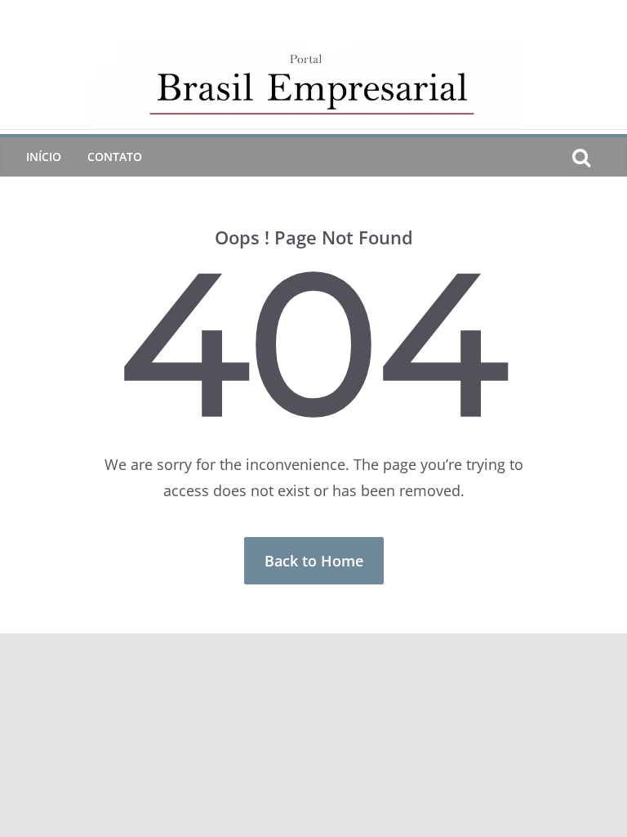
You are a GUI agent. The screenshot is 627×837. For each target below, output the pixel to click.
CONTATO (114, 156)
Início (43, 156)
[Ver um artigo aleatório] (607, 157)
